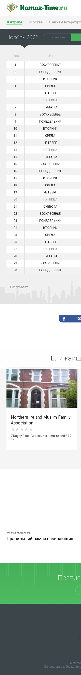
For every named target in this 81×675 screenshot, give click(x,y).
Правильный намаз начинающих (39, 538)
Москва (36, 22)
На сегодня (57, 37)
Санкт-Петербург (65, 22)
